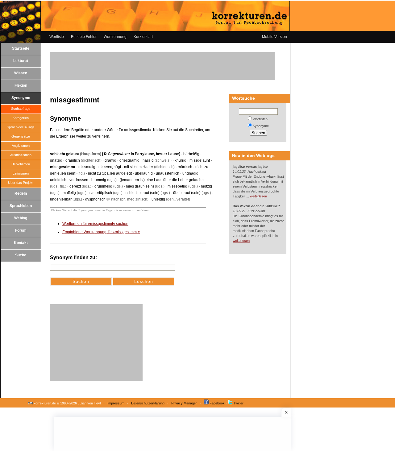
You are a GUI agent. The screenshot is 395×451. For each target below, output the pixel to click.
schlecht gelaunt (64, 154)
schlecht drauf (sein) (143, 193)
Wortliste (56, 37)
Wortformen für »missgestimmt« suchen (95, 223)
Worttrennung (115, 37)
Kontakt (21, 243)
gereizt (75, 186)
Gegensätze (20, 136)
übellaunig (144, 173)
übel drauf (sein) (187, 193)
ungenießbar (61, 199)
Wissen (20, 73)
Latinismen (21, 173)
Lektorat (20, 61)
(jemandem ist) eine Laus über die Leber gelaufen (162, 180)
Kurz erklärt (143, 37)
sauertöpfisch (100, 193)
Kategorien (21, 118)
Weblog (20, 218)
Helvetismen (20, 164)
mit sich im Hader (138, 167)
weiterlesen (258, 196)
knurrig (180, 160)
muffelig (69, 193)
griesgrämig (129, 160)
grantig (110, 160)
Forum (21, 230)
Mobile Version (274, 37)
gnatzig (56, 160)
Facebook (217, 403)
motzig (206, 186)
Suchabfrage (20, 108)
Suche (20, 255)
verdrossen (78, 180)
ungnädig (190, 173)
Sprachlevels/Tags (21, 127)
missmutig (86, 167)
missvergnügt (109, 167)
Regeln (21, 193)
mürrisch (185, 167)
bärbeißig (191, 154)
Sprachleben (21, 206)
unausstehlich (167, 173)
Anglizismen (21, 145)
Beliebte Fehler (84, 37)
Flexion (21, 85)
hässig (148, 160)
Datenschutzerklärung (147, 403)
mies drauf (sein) (140, 186)
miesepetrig (177, 186)
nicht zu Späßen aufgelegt (110, 173)
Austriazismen (20, 155)
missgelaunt (199, 160)
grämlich (72, 160)
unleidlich (58, 180)
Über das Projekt (20, 182)
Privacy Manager (184, 403)
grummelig (103, 186)
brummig (98, 180)
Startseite (20, 48)
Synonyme (20, 98)
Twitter (238, 403)
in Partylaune (142, 154)
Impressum (115, 403)
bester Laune (167, 154)
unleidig (158, 199)
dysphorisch (95, 199)
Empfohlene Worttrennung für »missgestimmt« (101, 232)
